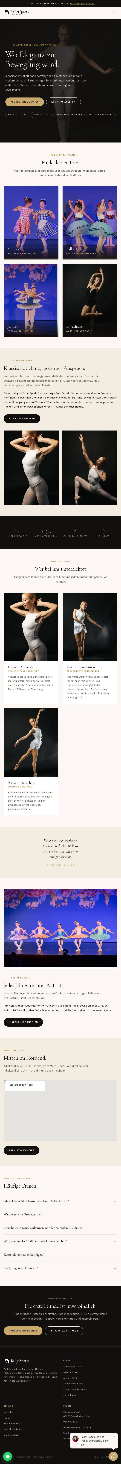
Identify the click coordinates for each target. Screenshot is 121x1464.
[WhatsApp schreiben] (7, 1456)
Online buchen (11, 1435)
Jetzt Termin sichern (82, 3)
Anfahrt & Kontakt (21, 1150)
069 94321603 (71, 1421)
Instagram (69, 1438)
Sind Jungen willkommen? (21, 1268)
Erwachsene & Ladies (75, 1389)
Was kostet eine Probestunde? (23, 1214)
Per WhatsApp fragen (64, 1331)
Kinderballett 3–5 (72, 1366)
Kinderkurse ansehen (23, 1022)
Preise (7, 1418)
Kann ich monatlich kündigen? (24, 1254)
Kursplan (8, 1412)
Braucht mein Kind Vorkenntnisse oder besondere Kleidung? (43, 1228)
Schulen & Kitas (12, 1423)
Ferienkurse (69, 1395)
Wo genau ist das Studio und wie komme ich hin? (35, 1241)
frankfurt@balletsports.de (77, 1427)
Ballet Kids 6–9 (71, 1372)
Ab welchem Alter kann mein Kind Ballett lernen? (36, 1201)
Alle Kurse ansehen (22, 418)
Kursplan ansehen (63, 102)
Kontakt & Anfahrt (14, 1429)
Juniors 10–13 (70, 1378)
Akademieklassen (72, 1383)
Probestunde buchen (25, 102)
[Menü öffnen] (114, 13)
